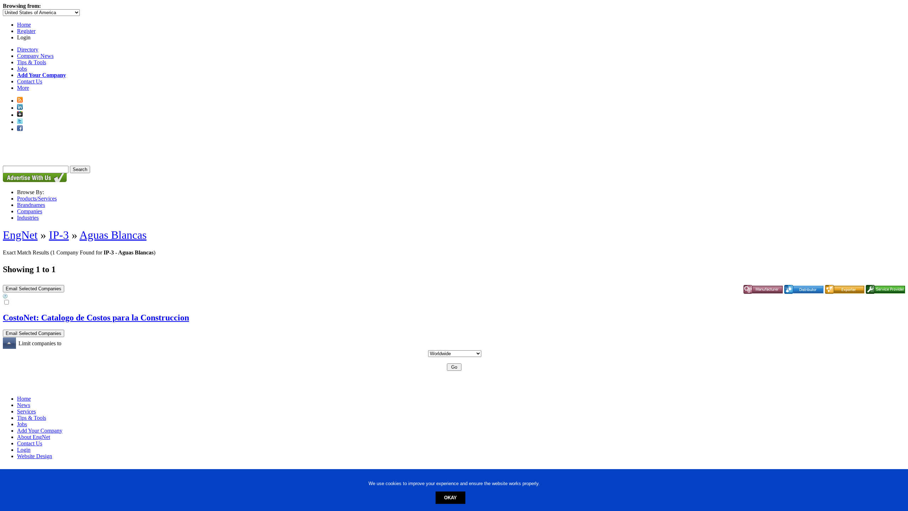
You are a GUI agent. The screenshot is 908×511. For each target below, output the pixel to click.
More (23, 88)
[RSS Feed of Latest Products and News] (20, 101)
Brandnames (31, 205)
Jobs (22, 69)
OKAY (450, 497)
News (23, 405)
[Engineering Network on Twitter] (20, 122)
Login (24, 450)
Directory (27, 49)
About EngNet (33, 437)
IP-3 (59, 235)
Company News (35, 56)
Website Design (34, 456)
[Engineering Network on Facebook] (20, 129)
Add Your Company (39, 431)
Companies (29, 211)
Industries (28, 218)
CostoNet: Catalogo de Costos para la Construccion (96, 317)
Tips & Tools (31, 62)
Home (24, 25)
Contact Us (29, 81)
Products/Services (37, 199)
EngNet (20, 235)
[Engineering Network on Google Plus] (20, 115)
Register (26, 31)
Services (26, 411)
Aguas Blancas (112, 235)
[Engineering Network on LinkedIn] (20, 108)
